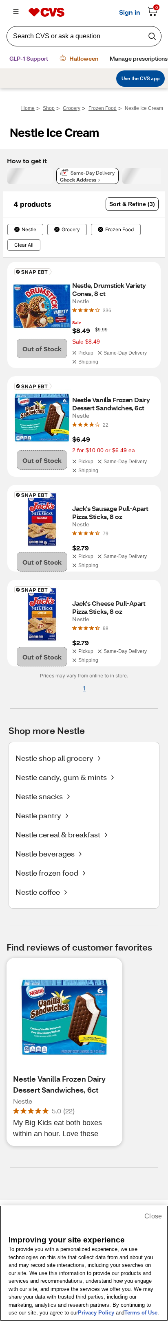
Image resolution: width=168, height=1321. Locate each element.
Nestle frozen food (46, 873)
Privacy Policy (96, 1313)
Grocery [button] (71, 229)
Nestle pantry (38, 815)
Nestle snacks (39, 796)
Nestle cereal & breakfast (57, 834)
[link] (107, 310)
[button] (132, 204)
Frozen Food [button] (119, 229)
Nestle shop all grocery (54, 758)
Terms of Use (140, 1313)
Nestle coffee (37, 892)
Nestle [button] (29, 229)
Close (153, 1216)
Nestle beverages (45, 854)
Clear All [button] (23, 245)
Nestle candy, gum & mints (61, 777)
